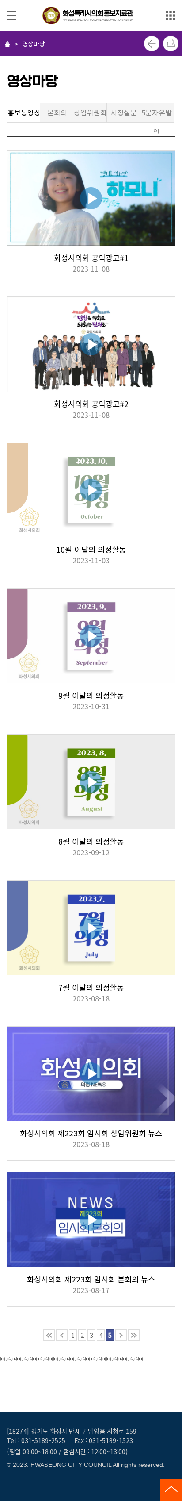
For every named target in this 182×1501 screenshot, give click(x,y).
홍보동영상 (24, 112)
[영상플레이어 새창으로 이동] (91, 201)
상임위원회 (90, 112)
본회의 (57, 112)
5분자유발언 (156, 115)
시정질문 (123, 112)
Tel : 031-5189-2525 (36, 1440)
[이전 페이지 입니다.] (62, 1335)
